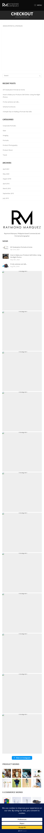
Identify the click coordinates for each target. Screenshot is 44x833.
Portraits (6, 140)
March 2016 (7, 188)
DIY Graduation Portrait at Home (14, 90)
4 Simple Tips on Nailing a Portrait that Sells (17, 112)
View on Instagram (23, 758)
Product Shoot (8, 150)
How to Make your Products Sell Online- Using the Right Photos (21, 96)
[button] (22, 291)
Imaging (5, 135)
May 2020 (6, 174)
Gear (4, 131)
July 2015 (6, 198)
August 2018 (7, 179)
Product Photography (10, 145)
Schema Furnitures (9, 107)
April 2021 (6, 169)
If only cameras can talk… (11, 102)
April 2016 (6, 184)
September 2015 (8, 193)
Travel (5, 155)
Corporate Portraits (9, 126)
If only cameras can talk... (18, 264)
